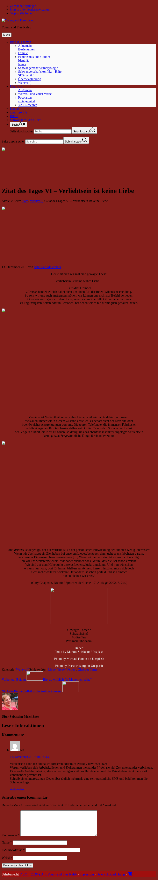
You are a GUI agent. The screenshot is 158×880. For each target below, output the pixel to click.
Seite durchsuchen (22, 131)
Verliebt (71, 669)
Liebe (52, 669)
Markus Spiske (76, 651)
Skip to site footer (21, 13)
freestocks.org (77, 665)
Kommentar (11, 835)
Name (7, 842)
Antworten (17, 789)
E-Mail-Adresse (13, 850)
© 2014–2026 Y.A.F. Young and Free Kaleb (48, 874)
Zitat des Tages (88, 669)
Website (7, 857)
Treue (61, 669)
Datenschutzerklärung (110, 874)
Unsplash (97, 651)
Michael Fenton (77, 658)
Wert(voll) (22, 669)
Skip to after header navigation (30, 9)
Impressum (87, 874)
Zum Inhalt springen (23, 6)
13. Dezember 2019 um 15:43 (29, 756)
